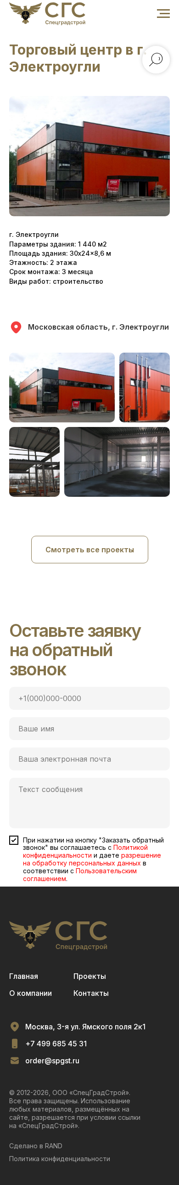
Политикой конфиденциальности (85, 851)
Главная (23, 976)
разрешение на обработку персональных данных (92, 859)
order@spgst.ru (52, 1060)
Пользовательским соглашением (80, 874)
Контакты (91, 993)
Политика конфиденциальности (59, 1159)
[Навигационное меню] (163, 13)
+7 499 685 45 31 (56, 1043)
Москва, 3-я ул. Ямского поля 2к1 (85, 1026)
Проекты (89, 976)
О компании (30, 993)
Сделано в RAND (35, 1146)
